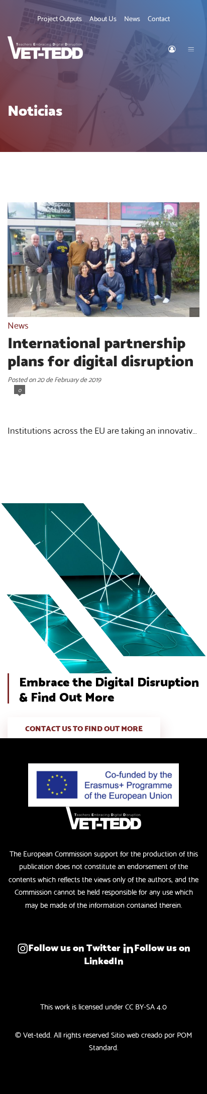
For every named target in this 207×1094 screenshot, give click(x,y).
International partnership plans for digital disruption (100, 350)
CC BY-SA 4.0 (146, 1005)
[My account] (171, 47)
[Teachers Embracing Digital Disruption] (72, 47)
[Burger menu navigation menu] (190, 47)
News (18, 324)
